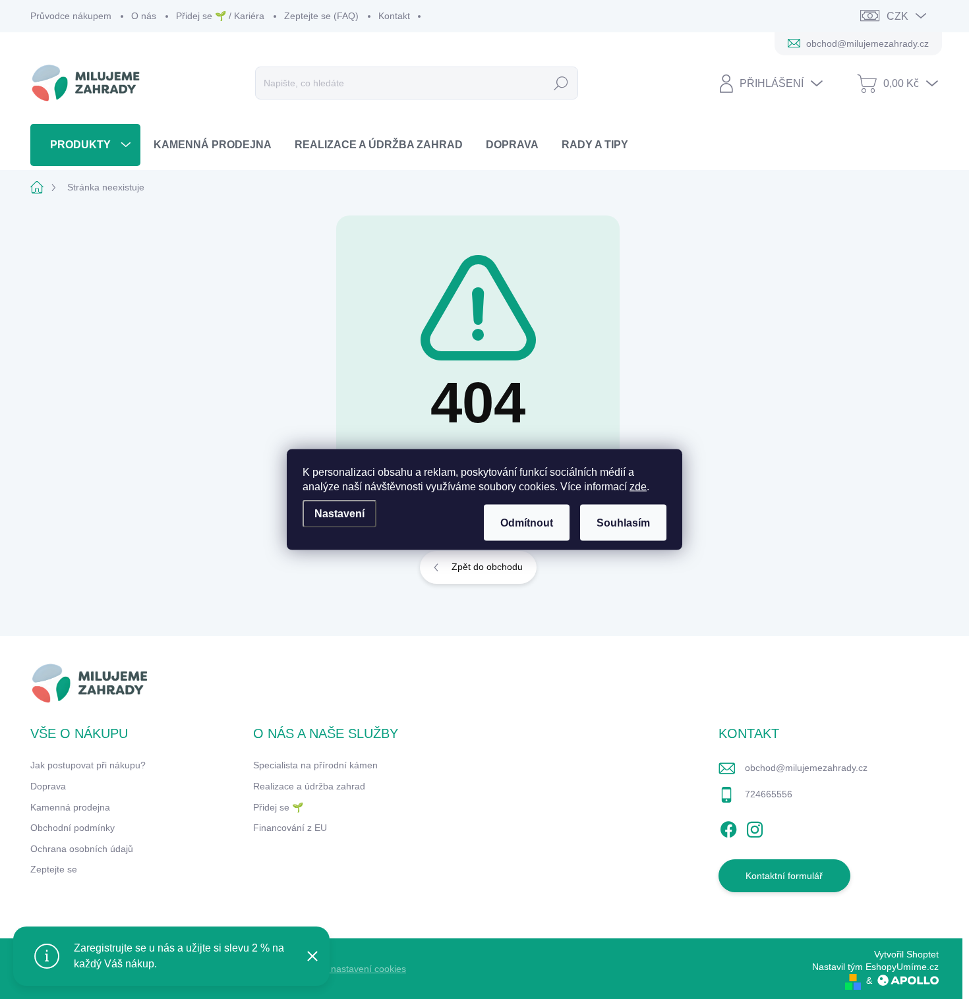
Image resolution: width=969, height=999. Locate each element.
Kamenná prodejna (70, 807)
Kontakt (394, 16)
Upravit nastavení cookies (352, 968)
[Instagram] (755, 828)
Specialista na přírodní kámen (315, 765)
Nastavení (339, 513)
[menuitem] (85, 144)
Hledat (561, 83)
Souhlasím (623, 522)
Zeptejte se (53, 869)
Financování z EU (290, 827)
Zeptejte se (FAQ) (321, 16)
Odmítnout (526, 522)
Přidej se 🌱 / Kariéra (220, 16)
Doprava (48, 786)
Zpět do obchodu (487, 566)
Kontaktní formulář (784, 876)
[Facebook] (728, 828)
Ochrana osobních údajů (81, 848)
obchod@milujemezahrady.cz (806, 767)
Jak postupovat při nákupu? (88, 765)
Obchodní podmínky (72, 827)
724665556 (768, 794)
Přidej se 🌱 (278, 807)
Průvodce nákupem (70, 16)
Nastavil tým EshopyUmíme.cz (875, 966)
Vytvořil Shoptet (906, 954)
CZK (897, 16)
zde (638, 486)
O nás (143, 16)
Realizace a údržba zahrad (309, 786)
